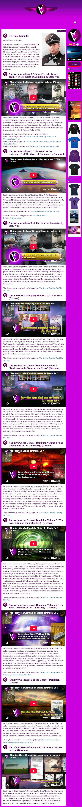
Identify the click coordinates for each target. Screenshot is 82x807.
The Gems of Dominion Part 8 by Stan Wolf (44, 146)
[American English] (77, 44)
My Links (74, 64)
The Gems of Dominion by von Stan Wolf (45, 211)
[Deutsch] (74, 44)
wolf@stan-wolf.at (15, 218)
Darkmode (61, 31)
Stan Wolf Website (38, 216)
